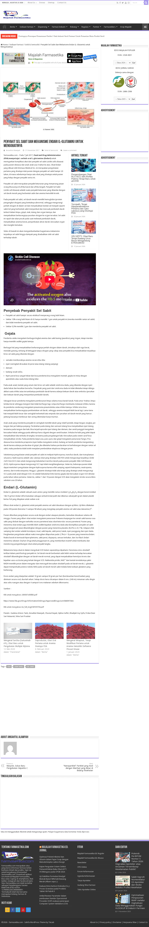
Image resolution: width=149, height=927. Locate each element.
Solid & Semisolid (32, 45)
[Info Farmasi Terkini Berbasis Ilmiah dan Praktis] (17, 13)
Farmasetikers (110, 27)
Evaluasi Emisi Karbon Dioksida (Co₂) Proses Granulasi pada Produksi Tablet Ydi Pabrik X (54, 888)
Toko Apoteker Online (86, 889)
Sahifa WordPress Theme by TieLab (39, 922)
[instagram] (128, 3)
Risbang (73, 27)
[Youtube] (126, 3)
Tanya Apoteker (84, 880)
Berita (12, 27)
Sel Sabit (30, 667)
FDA (9, 667)
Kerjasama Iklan (130, 922)
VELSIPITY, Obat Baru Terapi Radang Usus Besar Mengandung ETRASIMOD (82, 239)
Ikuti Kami (6, 903)
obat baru (19, 667)
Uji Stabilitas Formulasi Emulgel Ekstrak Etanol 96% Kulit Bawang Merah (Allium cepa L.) (52, 879)
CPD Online (82, 867)
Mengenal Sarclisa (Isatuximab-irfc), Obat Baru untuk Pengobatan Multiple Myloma (17, 643)
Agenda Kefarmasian (86, 876)
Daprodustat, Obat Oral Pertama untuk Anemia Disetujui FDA (45, 643)
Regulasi (84, 27)
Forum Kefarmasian (85, 871)
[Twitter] (122, 3)
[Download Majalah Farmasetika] (50, 58)
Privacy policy (105, 922)
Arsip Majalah (126, 27)
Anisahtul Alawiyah (13, 150)
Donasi (42, 3)
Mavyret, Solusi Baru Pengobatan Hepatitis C (17, 766)
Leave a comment (70, 150)
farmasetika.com (16, 922)
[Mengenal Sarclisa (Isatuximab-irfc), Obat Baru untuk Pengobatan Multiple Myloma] (18, 631)
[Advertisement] (50, 702)
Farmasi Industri (58, 27)
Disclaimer (117, 922)
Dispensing (42, 27)
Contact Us (61, 3)
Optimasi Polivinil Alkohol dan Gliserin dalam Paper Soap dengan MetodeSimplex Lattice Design (53, 859)
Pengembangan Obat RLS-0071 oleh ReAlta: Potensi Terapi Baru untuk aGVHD (83, 177)
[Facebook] (120, 3)
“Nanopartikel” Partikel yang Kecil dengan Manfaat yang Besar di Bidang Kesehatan (78, 767)
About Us (31, 3)
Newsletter (81, 862)
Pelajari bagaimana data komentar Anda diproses (68, 832)
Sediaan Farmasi (26, 27)
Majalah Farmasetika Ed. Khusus (90, 858)
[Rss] (117, 3)
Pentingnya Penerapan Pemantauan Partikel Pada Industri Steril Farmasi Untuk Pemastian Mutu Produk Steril (61, 36)
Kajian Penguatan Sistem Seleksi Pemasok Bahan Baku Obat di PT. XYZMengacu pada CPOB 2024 (53, 869)
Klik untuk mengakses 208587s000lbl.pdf (20, 595)
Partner (96, 27)
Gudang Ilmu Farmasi (86, 885)
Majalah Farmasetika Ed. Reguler (90, 853)
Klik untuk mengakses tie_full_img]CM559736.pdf (24, 607)
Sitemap (51, 3)
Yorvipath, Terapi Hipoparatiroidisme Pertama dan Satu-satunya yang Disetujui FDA (82, 208)
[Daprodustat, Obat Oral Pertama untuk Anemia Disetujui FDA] (49, 631)
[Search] (146, 2)
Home (4, 26)
